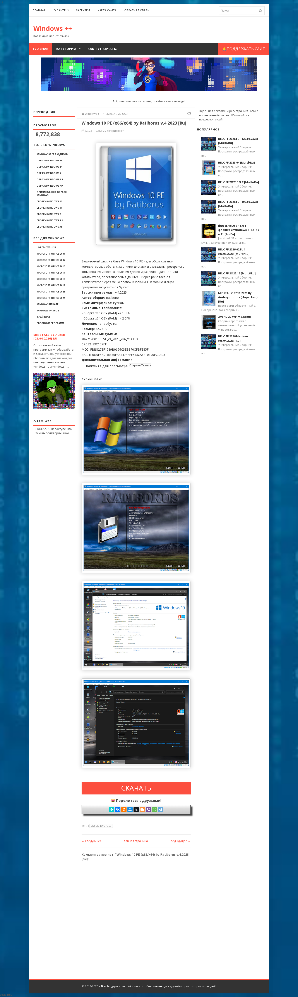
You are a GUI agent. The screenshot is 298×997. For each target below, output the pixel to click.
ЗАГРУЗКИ (83, 10)
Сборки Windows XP (50, 226)
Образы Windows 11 (49, 166)
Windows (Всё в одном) (52, 154)
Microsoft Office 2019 (51, 285)
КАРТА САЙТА (107, 10)
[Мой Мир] (130, 809)
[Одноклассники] (124, 809)
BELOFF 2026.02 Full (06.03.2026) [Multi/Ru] (234, 251)
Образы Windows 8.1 (50, 179)
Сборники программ (50, 323)
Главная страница (135, 841)
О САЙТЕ (60, 10)
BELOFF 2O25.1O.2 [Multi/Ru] (238, 182)
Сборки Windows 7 (49, 214)
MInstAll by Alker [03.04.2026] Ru (49, 336)
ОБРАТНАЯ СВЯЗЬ (136, 10)
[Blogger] (142, 809)
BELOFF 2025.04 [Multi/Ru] (236, 162)
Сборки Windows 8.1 (50, 220)
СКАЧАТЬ (136, 788)
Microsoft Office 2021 (51, 291)
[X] (136, 809)
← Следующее (92, 841)
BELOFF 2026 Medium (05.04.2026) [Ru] (233, 338)
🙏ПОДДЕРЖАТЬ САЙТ (243, 48)
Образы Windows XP (50, 185)
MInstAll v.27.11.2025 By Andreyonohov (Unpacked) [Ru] (237, 297)
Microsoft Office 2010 (51, 266)
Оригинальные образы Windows (52, 194)
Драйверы (43, 316)
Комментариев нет (111, 131)
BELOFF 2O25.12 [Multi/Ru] (237, 273)
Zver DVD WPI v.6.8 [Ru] (234, 317)
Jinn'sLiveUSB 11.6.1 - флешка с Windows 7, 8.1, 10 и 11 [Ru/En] (238, 230)
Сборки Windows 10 (49, 201)
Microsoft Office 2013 (51, 272)
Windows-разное (48, 310)
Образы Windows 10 (49, 160)
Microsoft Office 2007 (51, 260)
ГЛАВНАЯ (39, 10)
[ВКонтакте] (117, 809)
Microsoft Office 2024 (51, 297)
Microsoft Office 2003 (51, 253)
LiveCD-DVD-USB (46, 247)
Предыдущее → (180, 841)
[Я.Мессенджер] (111, 809)
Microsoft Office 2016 (51, 279)
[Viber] (148, 809)
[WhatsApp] (154, 809)
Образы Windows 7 (49, 173)
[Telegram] (160, 809)
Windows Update (47, 304)
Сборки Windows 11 (49, 207)
